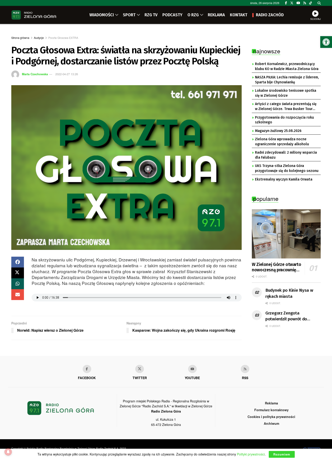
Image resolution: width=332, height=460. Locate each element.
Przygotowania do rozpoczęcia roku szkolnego (284, 119)
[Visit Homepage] (33, 14)
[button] (326, 42)
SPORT (129, 14)
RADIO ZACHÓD (270, 14)
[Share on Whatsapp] (17, 283)
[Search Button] (319, 3)
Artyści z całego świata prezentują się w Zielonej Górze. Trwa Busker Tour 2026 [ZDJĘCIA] (285, 106)
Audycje (39, 38)
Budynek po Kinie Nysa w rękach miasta (289, 293)
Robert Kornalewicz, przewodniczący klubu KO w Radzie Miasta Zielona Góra (286, 66)
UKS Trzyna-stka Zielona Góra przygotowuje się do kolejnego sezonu (286, 168)
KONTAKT (238, 14)
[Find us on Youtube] (192, 369)
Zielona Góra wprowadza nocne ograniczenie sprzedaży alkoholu (282, 141)
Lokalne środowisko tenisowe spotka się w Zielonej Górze (285, 93)
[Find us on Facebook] (286, 3)
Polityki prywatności (251, 454)
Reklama (271, 403)
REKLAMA (216, 14)
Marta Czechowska (35, 74)
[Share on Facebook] (17, 262)
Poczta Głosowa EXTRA (63, 38)
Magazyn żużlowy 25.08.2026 (278, 131)
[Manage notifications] (8, 451)
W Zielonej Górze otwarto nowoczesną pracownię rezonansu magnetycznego (276, 267)
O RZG (193, 14)
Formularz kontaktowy (271, 410)
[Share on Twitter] (17, 273)
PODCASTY (172, 14)
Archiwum (271, 423)
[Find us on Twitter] (291, 3)
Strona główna (20, 38)
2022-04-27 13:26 (66, 74)
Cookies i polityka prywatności (271, 416)
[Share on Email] (17, 294)
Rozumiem (281, 454)
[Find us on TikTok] (310, 3)
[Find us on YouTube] (298, 3)
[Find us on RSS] (304, 3)
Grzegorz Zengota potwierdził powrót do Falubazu (286, 316)
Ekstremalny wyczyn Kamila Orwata (283, 179)
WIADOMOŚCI (101, 14)
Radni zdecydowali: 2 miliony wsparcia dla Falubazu (286, 155)
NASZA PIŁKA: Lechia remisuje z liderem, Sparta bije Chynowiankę (287, 79)
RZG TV (151, 14)
